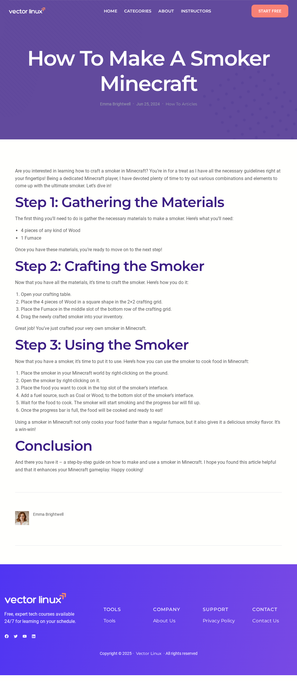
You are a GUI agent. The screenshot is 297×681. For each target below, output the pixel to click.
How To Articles (181, 104)
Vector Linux (148, 653)
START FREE (269, 11)
